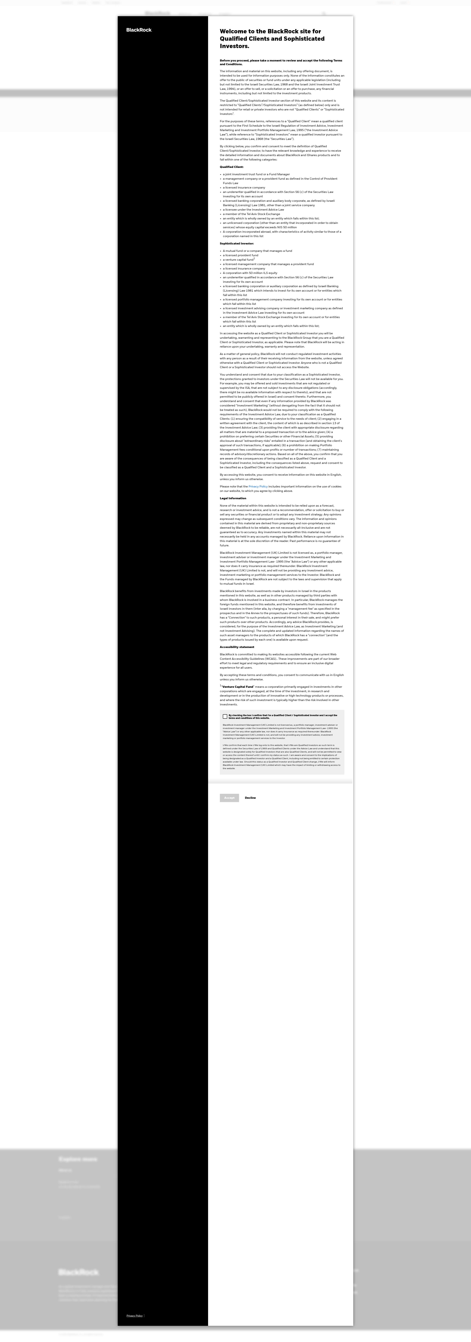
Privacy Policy (258, 486)
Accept (229, 798)
